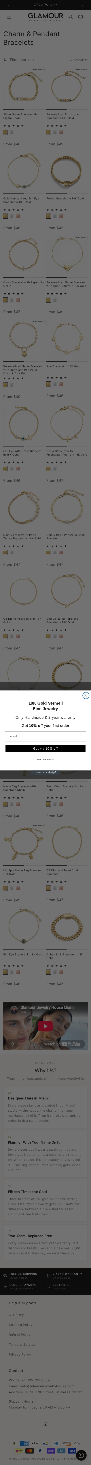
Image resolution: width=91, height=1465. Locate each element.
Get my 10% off (45, 748)
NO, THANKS (45, 759)
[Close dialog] (86, 695)
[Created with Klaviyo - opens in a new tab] (45, 772)
